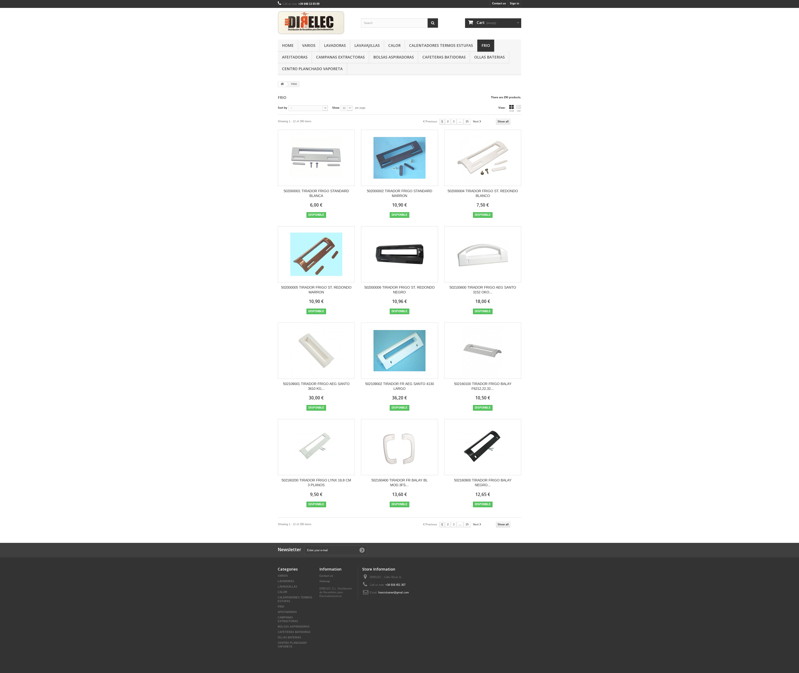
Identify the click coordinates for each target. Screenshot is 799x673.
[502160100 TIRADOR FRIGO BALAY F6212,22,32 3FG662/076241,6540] (482, 351)
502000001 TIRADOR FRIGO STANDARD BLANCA (316, 193)
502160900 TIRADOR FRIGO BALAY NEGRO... (482, 482)
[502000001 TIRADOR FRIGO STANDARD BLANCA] (316, 158)
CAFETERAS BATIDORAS (444, 57)
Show (335, 107)
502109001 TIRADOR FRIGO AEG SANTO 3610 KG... (316, 386)
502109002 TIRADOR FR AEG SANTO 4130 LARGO (399, 386)
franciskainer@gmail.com (393, 592)
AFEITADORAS (295, 57)
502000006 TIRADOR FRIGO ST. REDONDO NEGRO (399, 289)
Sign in (514, 3)
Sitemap (324, 581)
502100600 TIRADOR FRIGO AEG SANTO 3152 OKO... (482, 289)
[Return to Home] (282, 84)
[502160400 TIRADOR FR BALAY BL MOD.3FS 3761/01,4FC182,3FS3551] (399, 447)
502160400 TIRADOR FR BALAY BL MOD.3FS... (399, 482)
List (519, 111)
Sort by (282, 107)
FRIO (485, 45)
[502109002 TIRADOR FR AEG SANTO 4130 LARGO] (399, 351)
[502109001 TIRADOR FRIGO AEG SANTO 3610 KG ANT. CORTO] (316, 351)
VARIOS (308, 45)
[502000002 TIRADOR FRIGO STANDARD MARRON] (399, 158)
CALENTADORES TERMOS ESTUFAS (441, 45)
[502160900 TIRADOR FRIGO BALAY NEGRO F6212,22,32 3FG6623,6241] (482, 447)
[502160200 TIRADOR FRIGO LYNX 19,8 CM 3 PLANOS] (316, 447)
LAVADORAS (335, 45)
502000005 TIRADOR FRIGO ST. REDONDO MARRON (316, 289)
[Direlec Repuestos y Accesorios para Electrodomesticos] (316, 22)
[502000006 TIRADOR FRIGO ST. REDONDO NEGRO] (399, 254)
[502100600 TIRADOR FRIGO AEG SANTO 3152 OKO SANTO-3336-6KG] (482, 254)
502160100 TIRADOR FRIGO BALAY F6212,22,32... (482, 386)
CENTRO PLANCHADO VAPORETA (312, 68)
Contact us (499, 3)
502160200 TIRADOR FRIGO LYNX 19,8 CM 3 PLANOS (316, 482)
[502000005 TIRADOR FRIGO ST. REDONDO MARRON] (316, 254)
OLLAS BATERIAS (489, 57)
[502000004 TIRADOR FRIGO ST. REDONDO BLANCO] (482, 158)
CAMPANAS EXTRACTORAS (340, 57)
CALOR (394, 45)
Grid (511, 111)
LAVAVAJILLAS (367, 45)
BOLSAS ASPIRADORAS (393, 57)
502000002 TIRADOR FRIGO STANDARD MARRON (399, 193)
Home (288, 45)
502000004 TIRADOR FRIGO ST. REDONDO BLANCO (483, 193)
